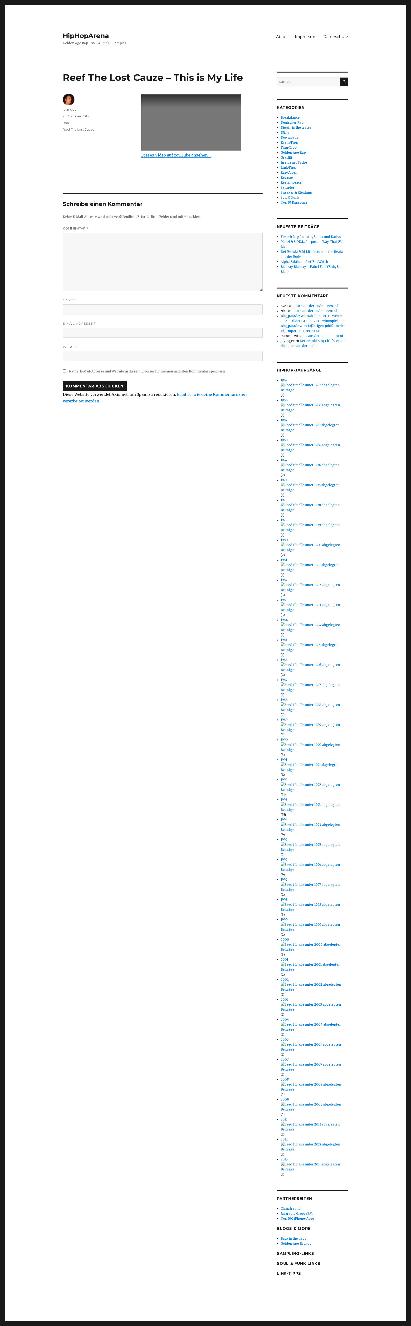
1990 (284, 740)
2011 (284, 1119)
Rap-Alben (289, 173)
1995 (284, 840)
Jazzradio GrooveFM (297, 1214)
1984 (284, 620)
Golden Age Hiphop (296, 1244)
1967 (284, 420)
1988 (284, 700)
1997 (284, 880)
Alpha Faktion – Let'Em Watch (304, 262)
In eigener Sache (294, 163)
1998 (284, 900)
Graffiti (286, 158)
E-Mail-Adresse (79, 324)
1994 (284, 820)
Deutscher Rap (292, 123)
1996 (284, 860)
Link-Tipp (288, 168)
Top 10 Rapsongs (294, 203)
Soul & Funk (290, 198)
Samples (287, 188)
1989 (284, 720)
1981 (284, 560)
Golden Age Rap (293, 153)
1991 (284, 760)
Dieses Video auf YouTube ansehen (174, 155)
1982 (284, 580)
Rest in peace (291, 183)
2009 (285, 1099)
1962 (284, 380)
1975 (284, 480)
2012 (284, 1139)
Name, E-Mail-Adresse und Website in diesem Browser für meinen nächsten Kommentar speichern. (147, 371)
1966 (284, 400)
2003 (285, 1000)
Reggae (287, 178)
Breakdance (290, 118)
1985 (284, 640)
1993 (284, 800)
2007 (285, 1059)
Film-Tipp (289, 148)
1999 (284, 920)
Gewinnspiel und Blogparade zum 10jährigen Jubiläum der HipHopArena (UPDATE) (313, 326)
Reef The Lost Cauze (78, 129)
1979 (284, 520)
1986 (284, 660)
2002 (285, 980)
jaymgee (70, 109)
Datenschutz (335, 36)
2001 (284, 960)
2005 (285, 1039)
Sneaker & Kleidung (296, 193)
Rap (66, 123)
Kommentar (76, 228)
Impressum (306, 36)
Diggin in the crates (296, 128)
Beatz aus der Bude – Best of (315, 306)
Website (70, 347)
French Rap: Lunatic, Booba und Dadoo (311, 237)
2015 (284, 1159)
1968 (284, 440)
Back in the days (293, 1239)
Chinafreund (291, 1209)
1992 (284, 780)
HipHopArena (86, 36)
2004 (285, 1020)
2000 (285, 940)
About (282, 36)
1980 (284, 540)
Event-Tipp (289, 143)
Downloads (289, 138)
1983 (284, 600)
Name (69, 300)
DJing (285, 133)
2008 (285, 1079)
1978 (284, 500)
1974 (284, 460)
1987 (284, 680)
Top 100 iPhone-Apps (297, 1219)
